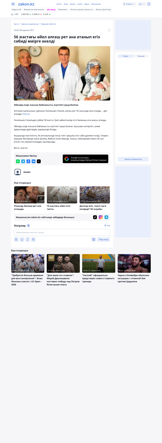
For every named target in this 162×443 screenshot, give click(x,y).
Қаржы (73, 4)
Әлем (66, 4)
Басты (16, 24)
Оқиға (79, 4)
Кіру (108, 225)
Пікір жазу (103, 239)
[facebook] (28, 161)
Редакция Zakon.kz (48, 24)
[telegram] (23, 161)
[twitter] (39, 161)
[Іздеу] (149, 4)
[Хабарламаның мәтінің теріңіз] (62, 232)
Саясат (59, 4)
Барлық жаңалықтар (29, 24)
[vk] (33, 161)
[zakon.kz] (26, 4)
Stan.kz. (26, 113)
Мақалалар (96, 4)
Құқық (86, 4)
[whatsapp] (18, 161)
